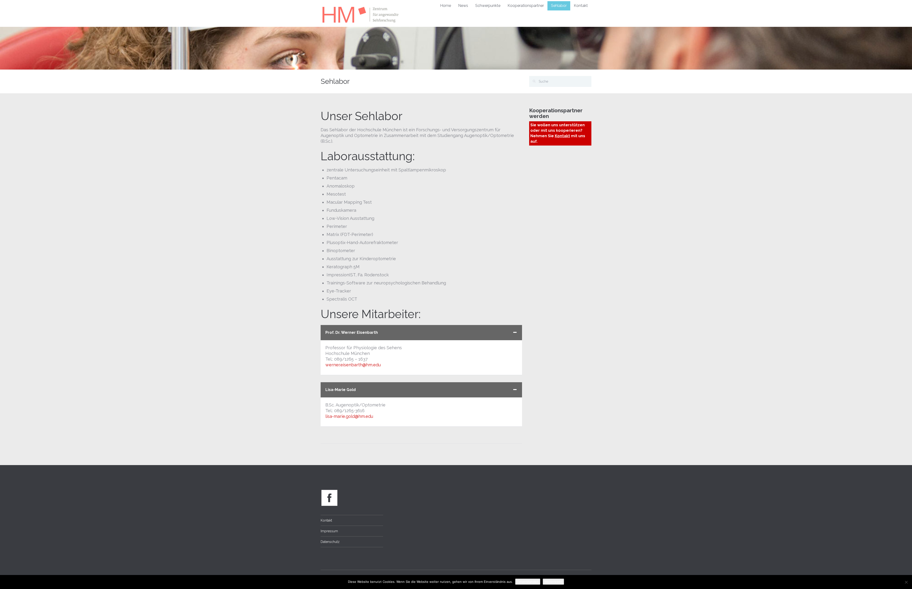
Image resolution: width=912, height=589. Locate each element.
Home (445, 5)
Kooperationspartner (526, 5)
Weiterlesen (553, 582)
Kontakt (581, 5)
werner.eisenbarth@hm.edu (353, 364)
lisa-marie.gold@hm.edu (349, 416)
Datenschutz (330, 542)
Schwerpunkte (487, 5)
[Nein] (906, 582)
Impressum (329, 531)
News (463, 5)
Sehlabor (559, 5)
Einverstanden (527, 582)
